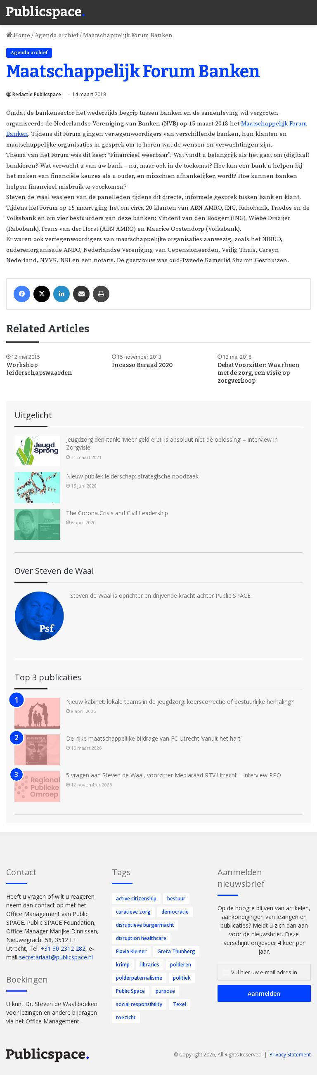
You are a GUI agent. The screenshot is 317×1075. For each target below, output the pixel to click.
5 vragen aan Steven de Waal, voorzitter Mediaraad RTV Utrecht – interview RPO (173, 775)
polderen (180, 964)
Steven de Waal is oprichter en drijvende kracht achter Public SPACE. (161, 595)
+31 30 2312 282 (62, 948)
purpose (165, 990)
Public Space (130, 990)
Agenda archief (56, 35)
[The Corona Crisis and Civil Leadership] (37, 524)
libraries (149, 964)
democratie (175, 911)
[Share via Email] (81, 294)
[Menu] (307, 8)
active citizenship (136, 898)
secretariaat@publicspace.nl (56, 957)
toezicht (126, 1017)
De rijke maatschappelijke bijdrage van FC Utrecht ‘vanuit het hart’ (153, 738)
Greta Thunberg (176, 951)
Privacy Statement (290, 1054)
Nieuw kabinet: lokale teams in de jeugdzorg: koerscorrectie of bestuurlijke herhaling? (179, 702)
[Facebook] (22, 294)
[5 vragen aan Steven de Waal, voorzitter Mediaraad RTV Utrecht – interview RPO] (37, 786)
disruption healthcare (141, 938)
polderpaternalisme (139, 977)
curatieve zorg (133, 911)
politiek (182, 977)
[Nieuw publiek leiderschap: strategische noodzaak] (37, 487)
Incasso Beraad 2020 (142, 365)
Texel (179, 1004)
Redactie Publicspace (36, 94)
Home (21, 35)
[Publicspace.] (45, 12)
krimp (123, 964)
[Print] (101, 294)
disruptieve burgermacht (145, 924)
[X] (41, 294)
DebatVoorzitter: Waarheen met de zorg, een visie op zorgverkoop (259, 373)
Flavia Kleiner (131, 951)
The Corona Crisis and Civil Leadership (117, 513)
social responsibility (139, 1004)
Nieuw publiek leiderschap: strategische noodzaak (132, 476)
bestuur (176, 898)
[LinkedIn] (61, 294)
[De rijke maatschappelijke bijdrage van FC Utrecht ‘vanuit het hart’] (37, 749)
